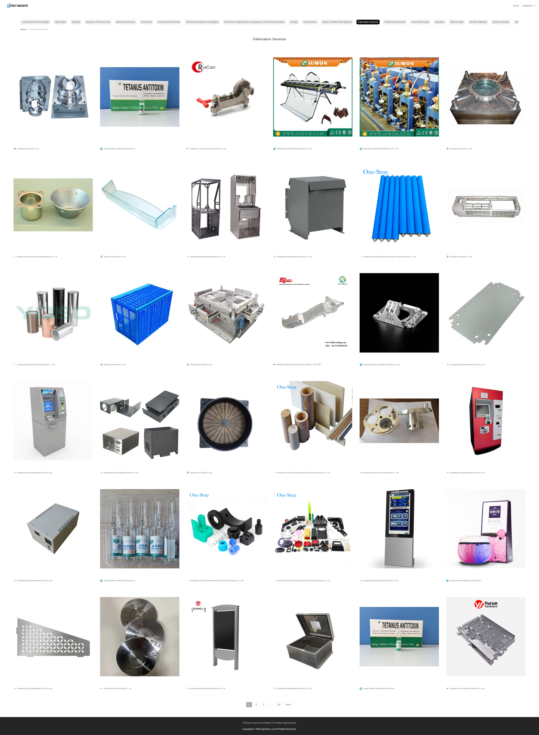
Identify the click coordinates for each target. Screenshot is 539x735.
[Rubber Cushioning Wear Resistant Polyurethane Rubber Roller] (399, 204)
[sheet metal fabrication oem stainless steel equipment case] (53, 420)
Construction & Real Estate (35, 22)
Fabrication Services (368, 22)
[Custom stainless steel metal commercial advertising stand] (226, 636)
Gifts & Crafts (456, 22)
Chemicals (146, 22)
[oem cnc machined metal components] (139, 636)
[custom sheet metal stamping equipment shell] (399, 528)
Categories (527, 5)
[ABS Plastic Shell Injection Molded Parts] (312, 528)
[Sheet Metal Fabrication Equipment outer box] (486, 420)
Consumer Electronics (169, 22)
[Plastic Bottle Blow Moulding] (53, 97)
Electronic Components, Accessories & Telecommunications (254, 22)
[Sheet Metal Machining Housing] (312, 636)
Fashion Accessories (394, 22)
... (271, 704)
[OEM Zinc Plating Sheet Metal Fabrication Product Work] (486, 313)
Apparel (76, 22)
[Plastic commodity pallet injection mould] (226, 313)
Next (288, 704)
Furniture (439, 22)
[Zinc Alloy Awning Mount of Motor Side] (312, 313)
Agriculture (60, 22)
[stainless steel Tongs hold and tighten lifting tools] (226, 97)
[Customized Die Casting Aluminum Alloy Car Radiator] (486, 636)
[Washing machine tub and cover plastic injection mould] (486, 97)
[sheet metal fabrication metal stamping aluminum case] (226, 204)
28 (279, 704)
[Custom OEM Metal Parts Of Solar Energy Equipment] (53, 528)
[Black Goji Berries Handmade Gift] (486, 528)
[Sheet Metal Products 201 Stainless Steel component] (139, 420)
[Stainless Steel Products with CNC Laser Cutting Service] (53, 636)
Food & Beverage (420, 22)
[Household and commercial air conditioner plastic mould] (486, 204)
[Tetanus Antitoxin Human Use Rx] (139, 97)
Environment (310, 22)
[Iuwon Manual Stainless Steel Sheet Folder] (312, 97)
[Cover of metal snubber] (53, 204)
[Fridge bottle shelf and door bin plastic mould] (139, 204)
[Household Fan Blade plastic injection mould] (226, 420)
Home (516, 5)
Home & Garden (501, 22)
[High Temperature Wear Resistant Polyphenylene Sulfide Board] (312, 420)
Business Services (125, 22)
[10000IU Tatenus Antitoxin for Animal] (139, 528)
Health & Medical (478, 22)
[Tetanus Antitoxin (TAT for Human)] (399, 636)
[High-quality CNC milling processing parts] (399, 313)
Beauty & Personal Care (98, 22)
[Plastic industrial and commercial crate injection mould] (139, 313)
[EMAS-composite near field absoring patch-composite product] (53, 313)
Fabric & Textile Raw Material (337, 22)
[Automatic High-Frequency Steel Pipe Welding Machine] (399, 97)
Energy (293, 22)
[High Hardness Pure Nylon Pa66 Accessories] (226, 528)
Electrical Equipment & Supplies (202, 22)
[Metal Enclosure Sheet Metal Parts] (312, 204)
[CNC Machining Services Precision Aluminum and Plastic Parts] (399, 420)
